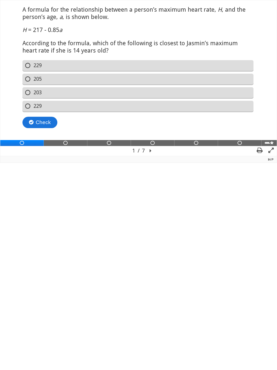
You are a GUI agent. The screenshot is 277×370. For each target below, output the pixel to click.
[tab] (22, 143)
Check (43, 122)
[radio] (138, 65)
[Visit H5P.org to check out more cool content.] (271, 159)
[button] (150, 151)
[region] (138, 78)
